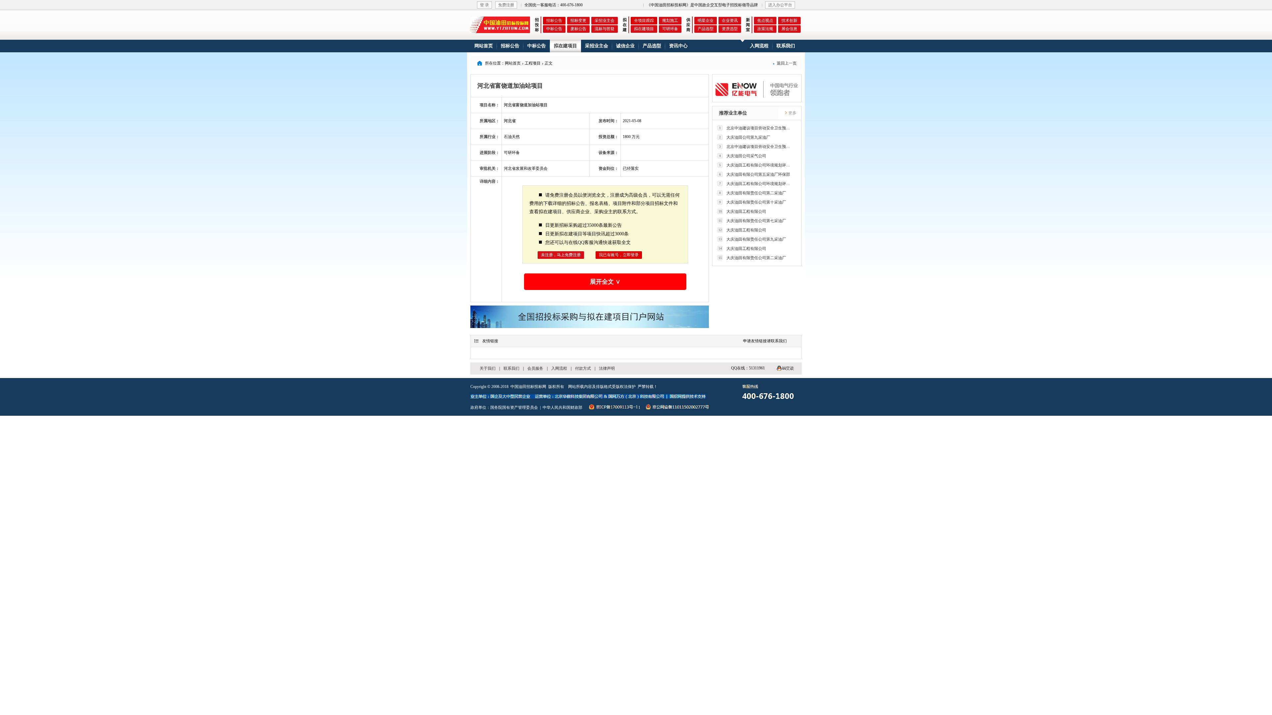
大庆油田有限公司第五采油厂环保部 (754, 174)
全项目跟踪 (644, 20)
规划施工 (670, 20)
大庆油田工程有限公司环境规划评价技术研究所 (756, 165)
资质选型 (730, 28)
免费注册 (506, 5)
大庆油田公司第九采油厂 (744, 137)
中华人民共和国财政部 (562, 407)
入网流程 (759, 45)
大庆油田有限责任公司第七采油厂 (752, 220)
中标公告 (554, 28)
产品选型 (706, 28)
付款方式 (583, 368)
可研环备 (670, 28)
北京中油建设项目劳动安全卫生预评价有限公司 (756, 128)
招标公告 (554, 20)
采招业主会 (604, 20)
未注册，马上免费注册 (561, 255)
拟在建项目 (644, 28)
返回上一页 (785, 63)
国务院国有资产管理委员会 (514, 407)
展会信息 (789, 28)
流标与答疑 (604, 28)
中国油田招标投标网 (528, 386)
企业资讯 (730, 20)
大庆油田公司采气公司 (742, 156)
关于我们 (488, 368)
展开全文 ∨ (605, 281)
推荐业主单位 (733, 113)
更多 (791, 113)
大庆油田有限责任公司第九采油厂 (752, 239)
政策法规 (765, 28)
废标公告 (578, 28)
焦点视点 (765, 20)
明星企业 (706, 20)
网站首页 (483, 45)
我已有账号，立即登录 (619, 255)
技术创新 (789, 20)
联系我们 (785, 45)
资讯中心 (678, 45)
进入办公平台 (780, 5)
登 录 (484, 5)
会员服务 (535, 368)
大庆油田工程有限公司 (742, 211)
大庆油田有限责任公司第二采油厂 (752, 193)
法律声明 (607, 368)
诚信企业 (625, 45)
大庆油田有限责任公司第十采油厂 (752, 202)
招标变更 (578, 20)
